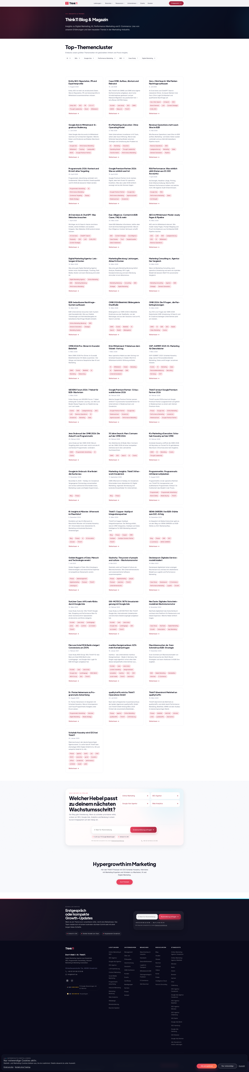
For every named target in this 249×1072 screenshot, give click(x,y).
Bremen (173, 974)
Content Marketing (115, 972)
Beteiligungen (128, 984)
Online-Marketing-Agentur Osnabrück (177, 953)
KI (110, 146)
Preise (157, 977)
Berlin (173, 967)
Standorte (127, 966)
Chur (172, 981)
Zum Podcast (124, 882)
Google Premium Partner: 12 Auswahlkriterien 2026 (124, 390)
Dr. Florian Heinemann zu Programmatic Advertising (82, 693)
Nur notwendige (227, 1066)
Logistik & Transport (143, 966)
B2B (166, 146)
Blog (157, 952)
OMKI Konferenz (129, 970)
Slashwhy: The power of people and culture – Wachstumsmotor (123, 558)
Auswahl (242, 1066)
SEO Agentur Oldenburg (175, 1013)
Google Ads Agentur (115, 961)
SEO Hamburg (175, 1025)
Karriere (126, 988)
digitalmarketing (74, 582)
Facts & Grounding (161, 984)
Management (128, 952)
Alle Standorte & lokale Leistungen (176, 1043)
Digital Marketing (123, 286)
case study (121, 105)
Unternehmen (131, 3)
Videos (158, 970)
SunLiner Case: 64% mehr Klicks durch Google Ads (83, 602)
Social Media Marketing (113, 977)
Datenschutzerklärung (117, 840)
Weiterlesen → (74, 113)
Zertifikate (127, 981)
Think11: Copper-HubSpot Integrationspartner (121, 512)
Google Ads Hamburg (174, 1030)
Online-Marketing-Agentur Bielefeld (177, 959)
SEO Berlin (174, 1018)
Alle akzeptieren (207, 1066)
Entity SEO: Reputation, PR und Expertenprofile (83, 82)
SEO (80, 105)
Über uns (127, 955)
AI (110, 370)
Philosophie (127, 959)
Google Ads (73, 146)
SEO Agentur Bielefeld (175, 1002)
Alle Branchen (144, 984)
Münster (173, 964)
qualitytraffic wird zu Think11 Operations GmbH (122, 693)
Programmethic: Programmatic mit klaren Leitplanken (163, 472)
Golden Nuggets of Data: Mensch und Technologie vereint (84, 558)
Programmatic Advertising (113, 983)
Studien (158, 955)
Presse (126, 991)
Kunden (150, 3)
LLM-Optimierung (114, 968)
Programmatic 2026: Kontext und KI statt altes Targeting (84, 169)
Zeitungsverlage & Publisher (145, 976)
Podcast (158, 966)
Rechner (158, 963)
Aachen (173, 978)
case (119, 622)
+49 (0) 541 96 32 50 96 (150, 841)
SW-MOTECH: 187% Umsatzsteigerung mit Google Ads (124, 602)
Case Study (153, 582)
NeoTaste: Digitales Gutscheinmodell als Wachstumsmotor (163, 602)
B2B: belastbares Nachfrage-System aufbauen (82, 303)
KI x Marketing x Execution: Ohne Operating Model (123, 126)
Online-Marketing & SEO (115, 953)
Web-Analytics (113, 997)
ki (82, 538)
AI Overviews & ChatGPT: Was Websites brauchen (82, 216)
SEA (77, 626)
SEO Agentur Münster (175, 1008)
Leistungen (97, 3)
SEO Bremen (175, 1035)
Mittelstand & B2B (145, 971)
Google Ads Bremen (177, 1038)
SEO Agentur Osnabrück (175, 990)
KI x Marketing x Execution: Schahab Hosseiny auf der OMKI (164, 434)
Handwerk (143, 958)
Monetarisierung (114, 1004)
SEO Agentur (113, 958)
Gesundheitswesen (146, 961)
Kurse (157, 973)
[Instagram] (72, 981)
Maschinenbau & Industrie (145, 953)
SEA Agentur (113, 965)
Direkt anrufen (9, 1067)
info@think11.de (72, 974)
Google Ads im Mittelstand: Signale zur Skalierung (83, 126)
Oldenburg (174, 985)
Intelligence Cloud (161, 981)
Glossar (158, 959)
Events (142, 3)
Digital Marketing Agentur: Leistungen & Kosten (83, 259)
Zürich (173, 971)
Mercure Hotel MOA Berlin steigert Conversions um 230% (84, 646)
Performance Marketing (87, 146)
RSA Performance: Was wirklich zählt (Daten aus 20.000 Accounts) (163, 171)
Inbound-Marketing (115, 987)
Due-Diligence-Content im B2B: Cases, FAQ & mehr (123, 216)
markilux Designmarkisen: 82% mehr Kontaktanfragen (122, 646)
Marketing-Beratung (112, 992)
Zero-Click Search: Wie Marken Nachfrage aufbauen (163, 82)
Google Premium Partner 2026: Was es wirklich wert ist (123, 169)
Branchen (108, 3)
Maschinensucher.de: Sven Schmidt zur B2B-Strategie (161, 646)
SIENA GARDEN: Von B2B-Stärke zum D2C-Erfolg (163, 512)
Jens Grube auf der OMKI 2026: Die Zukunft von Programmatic (84, 434)
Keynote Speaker (114, 1008)
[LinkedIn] (67, 981)
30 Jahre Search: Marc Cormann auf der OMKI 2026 (123, 434)
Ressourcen (119, 3)
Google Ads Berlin (176, 1022)
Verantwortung (129, 963)
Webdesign (112, 1000)
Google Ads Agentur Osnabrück (177, 996)
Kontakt (126, 995)
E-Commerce (144, 980)
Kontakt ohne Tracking (22, 1067)
